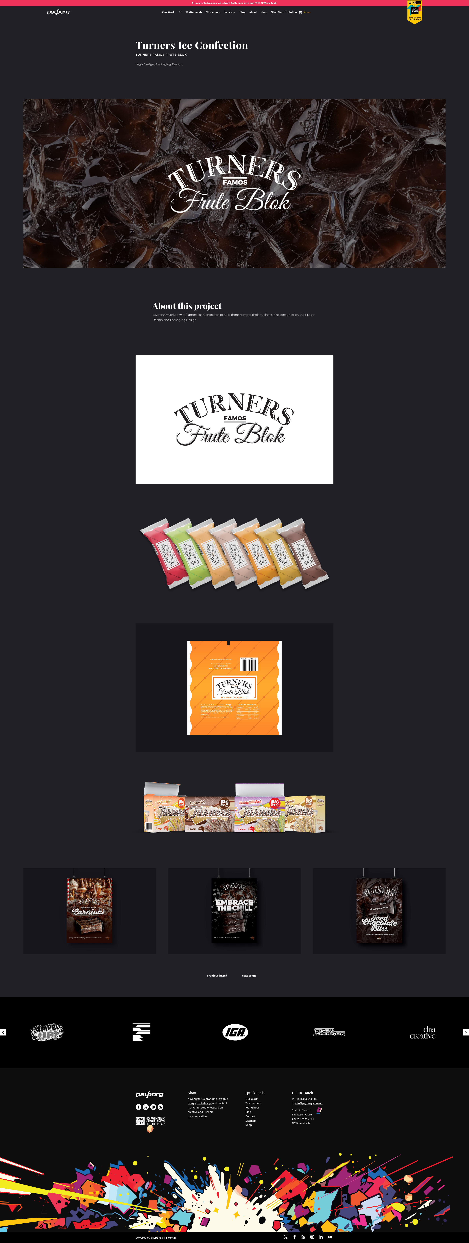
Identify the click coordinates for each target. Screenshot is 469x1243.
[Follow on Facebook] (138, 1107)
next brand (249, 975)
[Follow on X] (146, 1107)
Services (230, 12)
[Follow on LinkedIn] (321, 1237)
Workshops (213, 12)
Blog (242, 12)
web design (204, 1103)
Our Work (168, 12)
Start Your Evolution (284, 12)
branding (211, 1099)
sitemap (171, 1237)
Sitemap (250, 1120)
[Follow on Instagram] (153, 1107)
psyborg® (157, 1237)
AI (180, 12)
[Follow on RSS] (160, 1107)
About (253, 12)
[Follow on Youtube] (329, 1237)
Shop (264, 12)
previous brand (217, 975)
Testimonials (194, 12)
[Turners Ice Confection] (234, 483)
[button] (3, 1032)
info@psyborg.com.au (308, 1103)
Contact (250, 1116)
